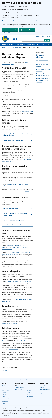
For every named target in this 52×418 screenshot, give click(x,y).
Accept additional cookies (10, 30)
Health (3, 403)
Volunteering (30, 396)
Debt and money (15, 44)
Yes (3, 370)
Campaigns (29, 390)
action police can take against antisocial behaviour (18, 281)
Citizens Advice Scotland (40, 36)
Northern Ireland (6, 64)
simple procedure (20, 340)
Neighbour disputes (16, 47)
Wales (12, 64)
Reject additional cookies (27, 30)
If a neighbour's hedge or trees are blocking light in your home (43, 80)
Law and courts (40, 44)
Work (8, 44)
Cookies (41, 394)
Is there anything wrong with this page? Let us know (26, 380)
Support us (29, 394)
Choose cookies (6, 32)
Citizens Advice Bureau (15, 356)
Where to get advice (19, 387)
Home (3, 47)
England (26, 62)
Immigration (5, 401)
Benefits (4, 44)
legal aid (4, 340)
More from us (30, 385)
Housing (29, 44)
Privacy (41, 391)
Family (33, 44)
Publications (30, 392)
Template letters (18, 389)
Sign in (48, 36)
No (6, 370)
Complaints (29, 388)
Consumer (22, 44)
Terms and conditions (45, 389)
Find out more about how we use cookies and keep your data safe (19, 21)
